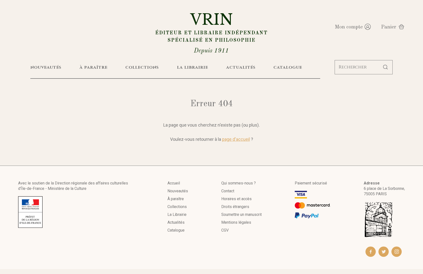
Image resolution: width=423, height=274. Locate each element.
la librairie (192, 67)
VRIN (211, 32)
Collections (177, 206)
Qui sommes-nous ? (238, 183)
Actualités (176, 222)
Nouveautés (177, 191)
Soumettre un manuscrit (241, 214)
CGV (225, 230)
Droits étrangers (235, 206)
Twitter (383, 252)
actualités (241, 67)
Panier (388, 27)
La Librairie (177, 214)
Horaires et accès (236, 198)
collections (142, 67)
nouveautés (45, 67)
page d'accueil (236, 139)
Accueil (173, 183)
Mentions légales (236, 222)
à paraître (93, 67)
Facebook (370, 252)
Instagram (396, 252)
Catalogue (176, 230)
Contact (227, 191)
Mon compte (349, 27)
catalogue (287, 67)
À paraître (175, 198)
